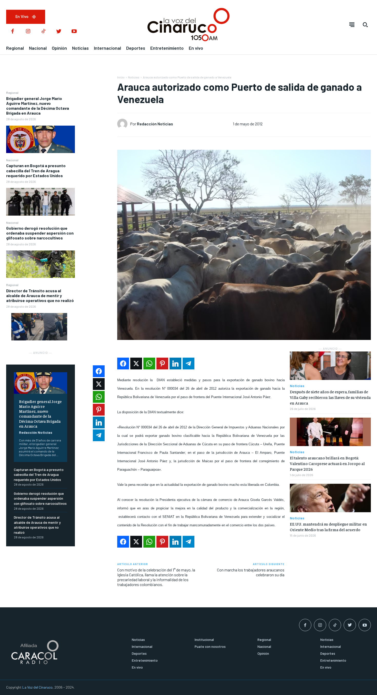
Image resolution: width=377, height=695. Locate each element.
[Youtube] (74, 31)
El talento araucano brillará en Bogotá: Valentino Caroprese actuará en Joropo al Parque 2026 (327, 463)
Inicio (121, 77)
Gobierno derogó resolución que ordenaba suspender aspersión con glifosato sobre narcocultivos (40, 233)
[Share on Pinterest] (162, 363)
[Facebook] (12, 31)
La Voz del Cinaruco (37, 687)
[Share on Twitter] (136, 363)
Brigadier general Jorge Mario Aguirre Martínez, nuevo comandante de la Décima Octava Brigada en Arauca (37, 106)
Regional (12, 92)
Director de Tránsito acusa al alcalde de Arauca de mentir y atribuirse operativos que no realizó (40, 295)
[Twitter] (58, 31)
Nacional (12, 160)
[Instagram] (28, 31)
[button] (365, 24)
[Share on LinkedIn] (175, 363)
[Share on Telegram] (188, 363)
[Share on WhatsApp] (149, 363)
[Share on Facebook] (123, 363)
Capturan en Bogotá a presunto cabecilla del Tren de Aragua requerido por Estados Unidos (36, 170)
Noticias (134, 77)
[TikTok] (43, 31)
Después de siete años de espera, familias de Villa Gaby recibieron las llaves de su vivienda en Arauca (330, 397)
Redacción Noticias (35, 432)
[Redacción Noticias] (123, 124)
